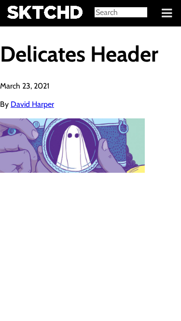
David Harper (32, 104)
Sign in (15, 13)
